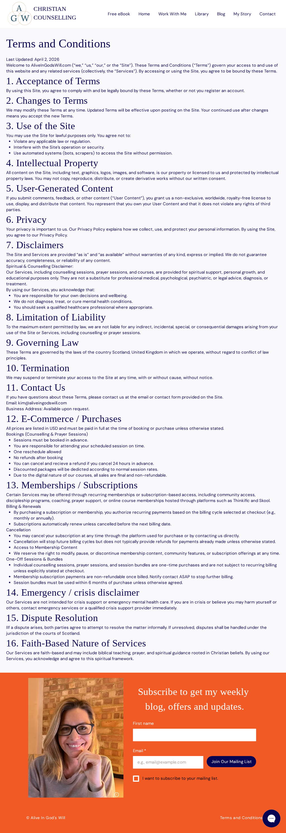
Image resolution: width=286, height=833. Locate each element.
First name (143, 723)
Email (139, 751)
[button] (172, 14)
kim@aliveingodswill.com (42, 403)
